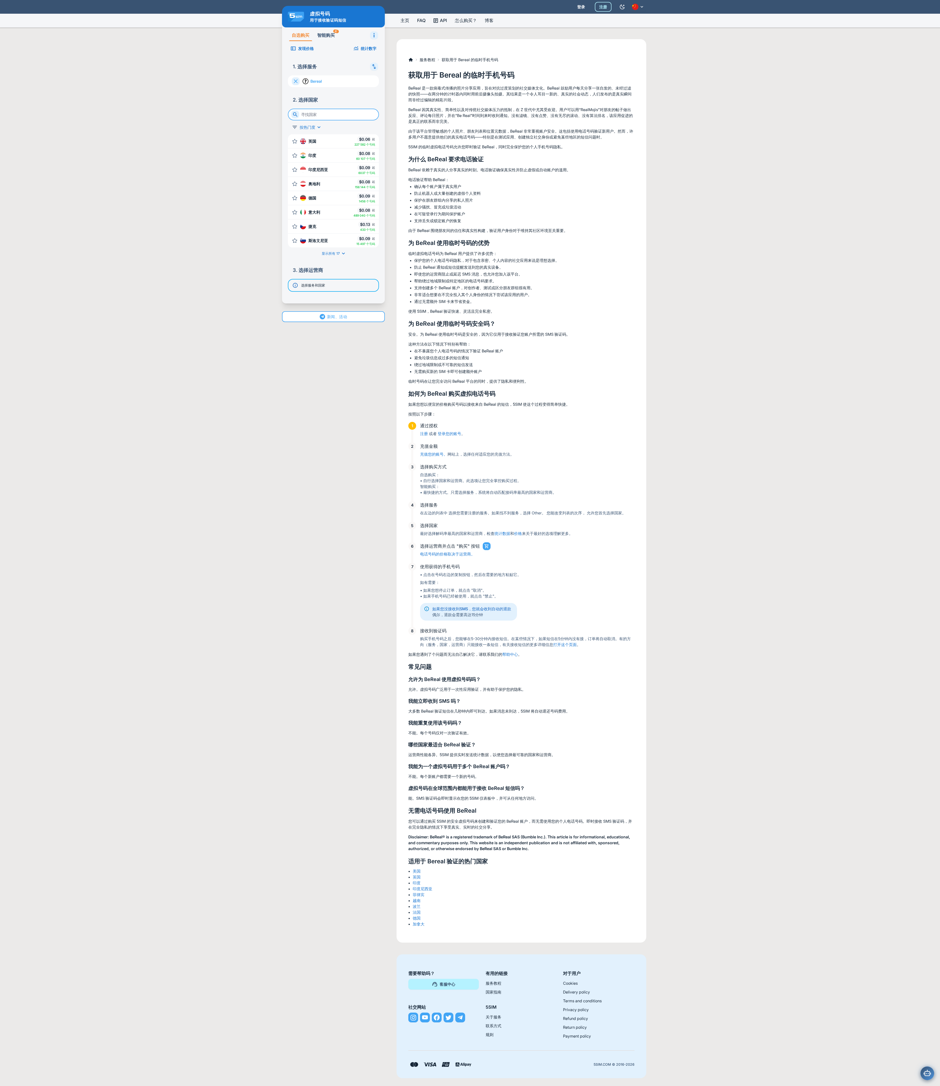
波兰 (417, 906)
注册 (603, 6)
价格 (518, 533)
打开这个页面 (565, 644)
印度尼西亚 (422, 888)
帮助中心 (510, 654)
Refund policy (575, 1018)
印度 (417, 882)
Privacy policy (576, 1009)
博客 (489, 20)
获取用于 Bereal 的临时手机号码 (470, 59)
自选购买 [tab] (300, 35)
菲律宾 (418, 894)
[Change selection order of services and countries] (374, 66)
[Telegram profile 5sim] (460, 1017)
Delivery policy (576, 992)
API (443, 20)
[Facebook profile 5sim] (437, 1017)
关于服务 (493, 1017)
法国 (417, 912)
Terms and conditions (582, 1000)
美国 (417, 871)
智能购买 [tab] (327, 34)
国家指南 (493, 992)
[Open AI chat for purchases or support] (927, 1073)
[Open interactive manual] (374, 35)
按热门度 (307, 127)
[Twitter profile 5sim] (448, 1017)
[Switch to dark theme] (622, 7)
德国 (417, 918)
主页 (404, 20)
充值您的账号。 (433, 454)
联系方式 (493, 1025)
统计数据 (502, 533)
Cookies (570, 983)
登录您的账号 (449, 433)
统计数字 (368, 48)
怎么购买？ (466, 20)
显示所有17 (331, 253)
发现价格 (306, 48)
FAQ (421, 20)
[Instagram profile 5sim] (413, 1017)
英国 (417, 877)
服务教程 (427, 59)
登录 (581, 6)
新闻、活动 (337, 316)
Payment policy (577, 1036)
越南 (417, 900)
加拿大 (418, 924)
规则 (490, 1034)
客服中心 (447, 984)
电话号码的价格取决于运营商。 (447, 554)
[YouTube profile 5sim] (425, 1017)
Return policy (575, 1027)
